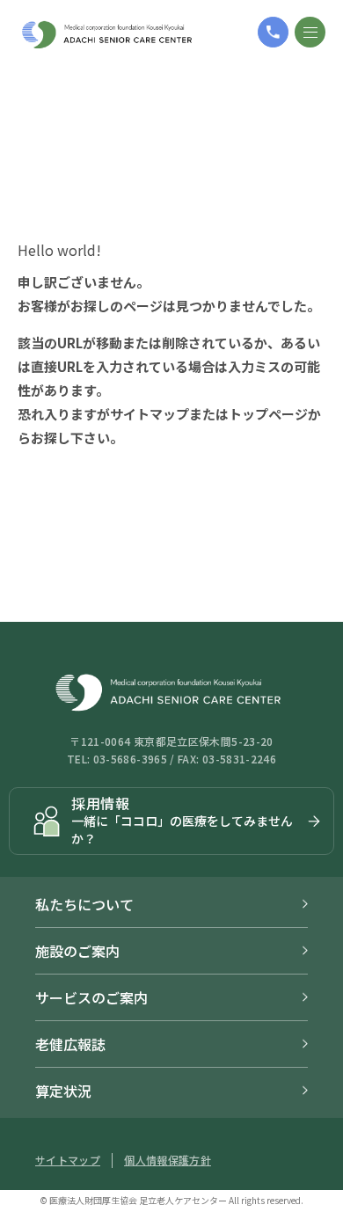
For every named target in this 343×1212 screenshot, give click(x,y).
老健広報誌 (70, 1044)
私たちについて (84, 904)
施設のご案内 (77, 950)
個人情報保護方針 (167, 1160)
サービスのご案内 (91, 997)
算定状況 (63, 1090)
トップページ (268, 414)
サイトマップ (149, 414)
